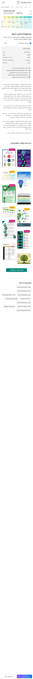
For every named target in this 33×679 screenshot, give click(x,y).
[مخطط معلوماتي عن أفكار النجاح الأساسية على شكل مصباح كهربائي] (24, 180)
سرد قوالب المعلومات (25, 299)
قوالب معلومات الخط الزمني (24, 306)
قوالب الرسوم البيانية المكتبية (23, 302)
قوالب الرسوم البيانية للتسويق (23, 310)
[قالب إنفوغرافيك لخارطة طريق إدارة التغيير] (24, 240)
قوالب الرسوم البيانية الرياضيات (23, 287)
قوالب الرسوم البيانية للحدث (11, 299)
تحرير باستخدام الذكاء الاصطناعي (25, 676)
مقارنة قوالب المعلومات (9, 306)
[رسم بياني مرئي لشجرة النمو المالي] (24, 258)
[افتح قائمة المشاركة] (5, 43)
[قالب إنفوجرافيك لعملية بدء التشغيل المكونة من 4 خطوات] (9, 158)
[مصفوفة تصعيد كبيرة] (9, 176)
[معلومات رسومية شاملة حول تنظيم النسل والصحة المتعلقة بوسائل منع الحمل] (24, 199)
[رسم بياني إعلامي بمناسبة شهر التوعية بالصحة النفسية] (9, 194)
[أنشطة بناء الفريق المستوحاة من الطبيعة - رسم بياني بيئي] (9, 229)
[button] (8, 676)
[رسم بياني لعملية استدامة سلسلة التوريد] (24, 217)
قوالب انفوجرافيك (19, 7)
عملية (12, 7)
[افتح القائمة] (3, 2)
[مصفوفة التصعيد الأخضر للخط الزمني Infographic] (9, 211)
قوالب (26, 7)
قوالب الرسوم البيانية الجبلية (24, 295)
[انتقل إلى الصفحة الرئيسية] (24, 2)
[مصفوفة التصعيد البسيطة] (9, 251)
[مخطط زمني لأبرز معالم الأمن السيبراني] (24, 158)
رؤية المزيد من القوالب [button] (16, 270)
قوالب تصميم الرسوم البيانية (9, 295)
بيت (29, 7)
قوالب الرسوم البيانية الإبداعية (23, 291)
